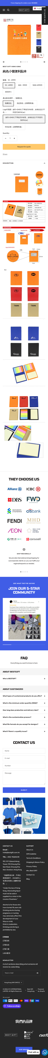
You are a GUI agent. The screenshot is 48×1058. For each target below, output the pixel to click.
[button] (39, 8)
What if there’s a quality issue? (15, 731)
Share (5, 154)
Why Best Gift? (31, 871)
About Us (29, 850)
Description (8, 163)
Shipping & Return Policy (35, 862)
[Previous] (4, 62)
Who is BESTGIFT (9, 679)
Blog (28, 879)
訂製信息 (6, 945)
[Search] (8, 10)
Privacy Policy (31, 866)
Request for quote (24, 147)
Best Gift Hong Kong (12, 66)
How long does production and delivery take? (20, 710)
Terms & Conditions (33, 858)
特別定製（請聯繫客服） (14, 127)
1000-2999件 (37, 85)
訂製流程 (6, 941)
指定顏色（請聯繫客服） (26, 103)
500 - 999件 (22, 85)
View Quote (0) (45, 16)
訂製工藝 (6, 949)
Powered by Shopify (41, 990)
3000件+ (8, 92)
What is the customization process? (17, 717)
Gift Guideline (31, 854)
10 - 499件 (9, 85)
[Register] (37, 973)
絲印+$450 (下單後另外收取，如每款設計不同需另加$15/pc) (24, 118)
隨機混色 (8, 103)
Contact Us (30, 875)
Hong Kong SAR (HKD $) (12, 982)
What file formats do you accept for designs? (20, 724)
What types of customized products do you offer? (22, 696)
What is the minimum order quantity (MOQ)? (20, 703)
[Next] (44, 62)
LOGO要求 (6, 953)
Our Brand (24, 1049)
